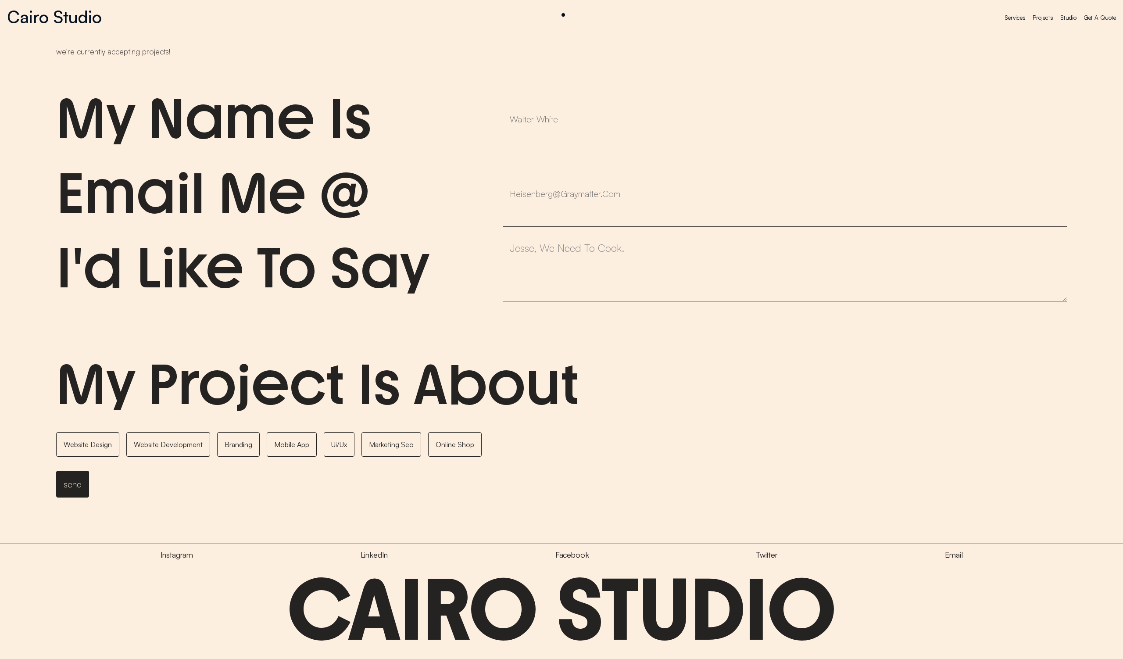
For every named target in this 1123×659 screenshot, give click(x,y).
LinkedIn (374, 555)
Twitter (767, 555)
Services (1015, 17)
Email (953, 555)
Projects (1043, 17)
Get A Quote (1100, 17)
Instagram (177, 555)
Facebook (572, 555)
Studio (1068, 17)
